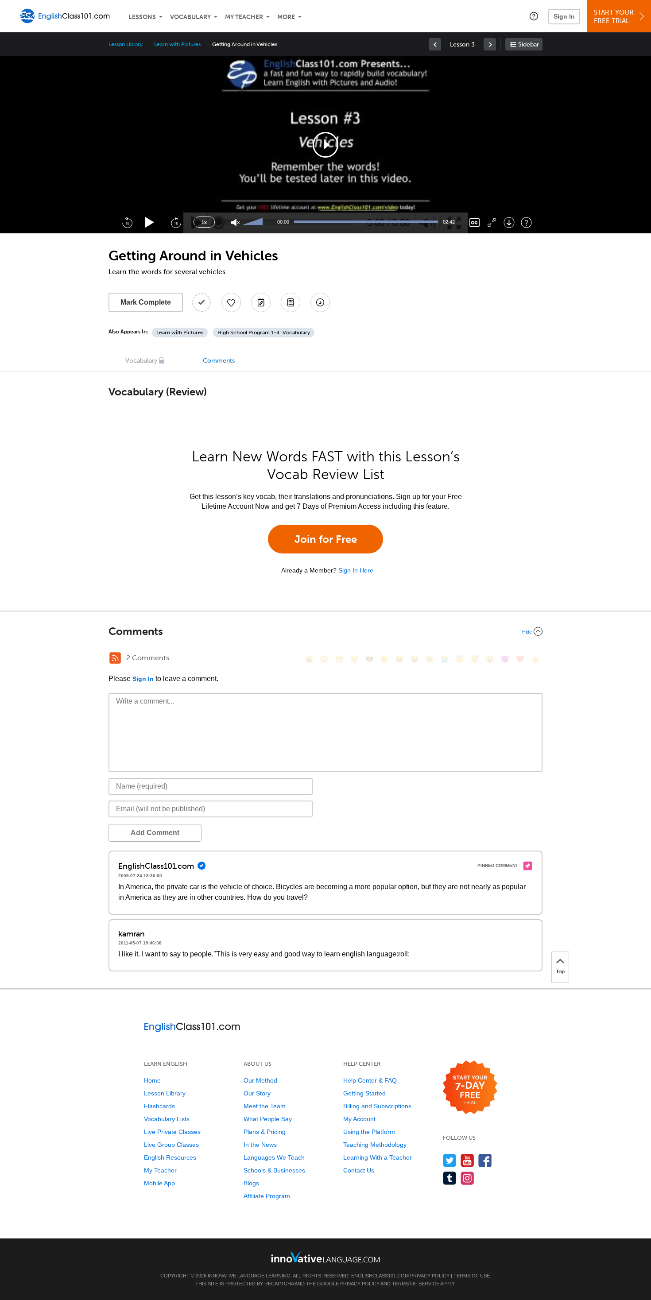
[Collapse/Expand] (325, 631)
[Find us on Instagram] (467, 1178)
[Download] (509, 222)
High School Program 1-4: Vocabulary (263, 332)
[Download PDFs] (290, 302)
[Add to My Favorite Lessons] (231, 302)
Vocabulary (190, 17)
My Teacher (244, 17)
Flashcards (159, 1106)
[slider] (253, 222)
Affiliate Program (267, 1195)
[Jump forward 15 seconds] (176, 222)
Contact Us (358, 1170)
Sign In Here (355, 570)
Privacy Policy (430, 1275)
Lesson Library (125, 44)
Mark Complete (145, 302)
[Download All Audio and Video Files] (320, 302)
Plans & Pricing (265, 1131)
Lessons (142, 17)
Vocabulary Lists (167, 1118)
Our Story (257, 1093)
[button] (534, 16)
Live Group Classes (171, 1144)
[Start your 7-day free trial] (470, 1087)
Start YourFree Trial (614, 16)
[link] (435, 44)
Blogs (251, 1183)
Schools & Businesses (274, 1170)
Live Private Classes (172, 1131)
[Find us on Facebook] (485, 1160)
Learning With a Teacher (377, 1157)
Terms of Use (471, 1275)
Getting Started (364, 1093)
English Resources (170, 1157)
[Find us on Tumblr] (450, 1178)
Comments (219, 360)
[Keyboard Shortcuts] (526, 222)
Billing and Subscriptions (377, 1106)
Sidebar (528, 44)
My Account (359, 1118)
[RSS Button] (115, 658)
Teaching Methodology (375, 1144)
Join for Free (325, 539)
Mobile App (159, 1183)
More (286, 17)
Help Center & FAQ (370, 1080)
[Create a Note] (261, 302)
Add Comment (155, 832)
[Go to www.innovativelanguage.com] (325, 1257)
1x (204, 222)
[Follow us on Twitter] (450, 1160)
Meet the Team (265, 1106)
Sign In (564, 16)
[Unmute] (235, 222)
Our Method (260, 1080)
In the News (260, 1144)
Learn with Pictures (177, 44)
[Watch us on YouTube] (467, 1160)
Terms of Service (415, 1283)
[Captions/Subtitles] (474, 222)
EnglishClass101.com (380, 1275)
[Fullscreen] (491, 222)
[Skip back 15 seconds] (127, 222)
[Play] (149, 222)
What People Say (268, 1118)
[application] (325, 144)
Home (152, 1080)
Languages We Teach (274, 1157)
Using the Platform (369, 1131)
